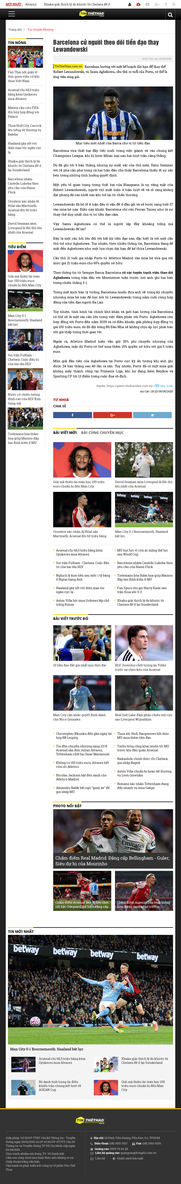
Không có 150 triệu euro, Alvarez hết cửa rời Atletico (82, 765)
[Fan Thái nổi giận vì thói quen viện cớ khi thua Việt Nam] (25, 57)
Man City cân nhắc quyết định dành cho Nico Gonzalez (79, 717)
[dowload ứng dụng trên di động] (138, 4)
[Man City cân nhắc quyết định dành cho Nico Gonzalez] (82, 693)
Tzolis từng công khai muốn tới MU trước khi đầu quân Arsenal (143, 748)
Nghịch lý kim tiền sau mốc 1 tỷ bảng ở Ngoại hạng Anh (83, 577)
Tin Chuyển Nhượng (41, 29)
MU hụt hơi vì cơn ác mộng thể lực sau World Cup (142, 552)
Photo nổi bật (67, 805)
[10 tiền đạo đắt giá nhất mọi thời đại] (82, 643)
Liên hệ (100, 1158)
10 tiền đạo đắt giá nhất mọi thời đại (79, 665)
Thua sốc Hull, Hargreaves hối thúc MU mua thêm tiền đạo (143, 736)
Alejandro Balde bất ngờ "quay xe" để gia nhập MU (83, 790)
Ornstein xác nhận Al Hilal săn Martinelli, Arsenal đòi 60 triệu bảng (79, 533)
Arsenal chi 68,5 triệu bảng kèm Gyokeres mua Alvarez (79, 552)
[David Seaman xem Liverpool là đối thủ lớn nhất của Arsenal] (144, 460)
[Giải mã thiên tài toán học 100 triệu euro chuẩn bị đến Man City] (82, 460)
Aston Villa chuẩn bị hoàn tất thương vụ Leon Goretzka (144, 773)
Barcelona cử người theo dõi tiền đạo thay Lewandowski (106, 45)
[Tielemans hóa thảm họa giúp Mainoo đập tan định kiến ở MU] (25, 419)
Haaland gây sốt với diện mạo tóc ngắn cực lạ (80, 590)
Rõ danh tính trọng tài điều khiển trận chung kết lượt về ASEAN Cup (60, 1086)
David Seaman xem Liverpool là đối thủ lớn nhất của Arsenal (144, 484)
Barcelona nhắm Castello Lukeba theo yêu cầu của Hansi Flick (145, 565)
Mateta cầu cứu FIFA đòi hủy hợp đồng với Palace (23, 112)
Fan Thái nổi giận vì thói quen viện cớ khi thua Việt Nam (24, 76)
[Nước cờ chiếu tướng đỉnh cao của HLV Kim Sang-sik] (25, 379)
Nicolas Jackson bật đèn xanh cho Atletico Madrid (81, 777)
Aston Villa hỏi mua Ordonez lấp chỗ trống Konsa (82, 603)
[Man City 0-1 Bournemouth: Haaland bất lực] (144, 509)
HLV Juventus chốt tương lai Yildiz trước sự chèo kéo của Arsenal (140, 667)
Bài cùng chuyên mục (102, 432)
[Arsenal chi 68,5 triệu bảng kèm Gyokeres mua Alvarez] (23, 1064)
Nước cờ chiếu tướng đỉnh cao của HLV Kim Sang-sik (24, 398)
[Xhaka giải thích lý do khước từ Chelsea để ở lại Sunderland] (106, 1064)
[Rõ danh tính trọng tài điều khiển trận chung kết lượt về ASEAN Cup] (23, 1087)
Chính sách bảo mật (130, 1158)
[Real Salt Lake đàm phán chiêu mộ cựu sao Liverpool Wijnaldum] (144, 693)
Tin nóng (17, 42)
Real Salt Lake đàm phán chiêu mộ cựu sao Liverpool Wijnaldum (143, 717)
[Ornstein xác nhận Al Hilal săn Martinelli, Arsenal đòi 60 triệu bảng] (82, 509)
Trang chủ (15, 29)
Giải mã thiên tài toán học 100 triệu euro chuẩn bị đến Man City (79, 484)
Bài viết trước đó (70, 618)
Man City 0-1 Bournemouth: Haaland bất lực (141, 533)
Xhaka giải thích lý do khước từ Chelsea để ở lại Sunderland (72, 4)
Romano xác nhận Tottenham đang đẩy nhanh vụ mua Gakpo (143, 786)
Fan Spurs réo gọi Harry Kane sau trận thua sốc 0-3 (142, 590)
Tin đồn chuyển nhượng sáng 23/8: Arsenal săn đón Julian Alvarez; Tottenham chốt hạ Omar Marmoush (82, 750)
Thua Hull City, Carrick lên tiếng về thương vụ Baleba (24, 129)
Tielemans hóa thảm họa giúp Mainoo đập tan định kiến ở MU (145, 577)
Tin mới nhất (21, 931)
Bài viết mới (65, 432)
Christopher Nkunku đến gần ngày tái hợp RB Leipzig (84, 736)
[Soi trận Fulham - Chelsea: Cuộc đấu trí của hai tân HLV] (25, 340)
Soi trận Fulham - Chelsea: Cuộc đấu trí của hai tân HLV (82, 565)
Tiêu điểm (17, 247)
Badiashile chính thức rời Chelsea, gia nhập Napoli (142, 761)
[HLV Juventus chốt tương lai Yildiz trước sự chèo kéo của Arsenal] (144, 643)
